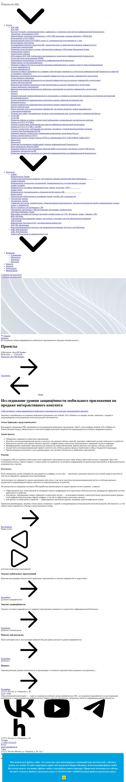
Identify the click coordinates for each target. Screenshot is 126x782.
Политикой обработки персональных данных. (98, 772)
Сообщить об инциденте (11, 275)
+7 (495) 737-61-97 (8, 742)
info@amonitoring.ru (9, 747)
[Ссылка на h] (19, 736)
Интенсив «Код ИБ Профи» (12, 357)
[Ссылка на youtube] (57, 717)
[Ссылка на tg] (94, 717)
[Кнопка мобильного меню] (2, 2)
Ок (64, 777)
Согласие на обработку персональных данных (37, 772)
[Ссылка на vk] (19, 717)
